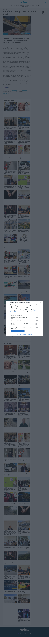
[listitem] (24, 315)
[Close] (41, 302)
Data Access (24, 334)
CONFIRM (17, 331)
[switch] (36, 317)
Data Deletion (19, 334)
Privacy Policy (30, 334)
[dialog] (24, 318)
